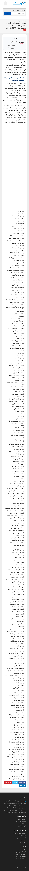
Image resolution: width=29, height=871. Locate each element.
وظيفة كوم (23, 801)
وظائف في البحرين (20, 856)
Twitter (14, 782)
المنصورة (13, 48)
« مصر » (9, 46)
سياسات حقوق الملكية (19, 833)
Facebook (21, 782)
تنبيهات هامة (21, 835)
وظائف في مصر (20, 823)
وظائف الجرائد (22, 21)
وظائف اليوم (21, 819)
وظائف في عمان (20, 854)
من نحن (23, 840)
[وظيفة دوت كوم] (16, 3)
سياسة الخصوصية (20, 837)
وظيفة (24, 93)
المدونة (23, 849)
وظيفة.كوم (21, 867)
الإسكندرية (12, 45)
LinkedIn (21, 785)
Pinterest (7, 782)
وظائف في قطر (20, 852)
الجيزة (8, 45)
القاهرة (13, 46)
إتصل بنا (22, 842)
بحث (7, 13)
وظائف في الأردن (20, 858)
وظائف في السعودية (19, 821)
